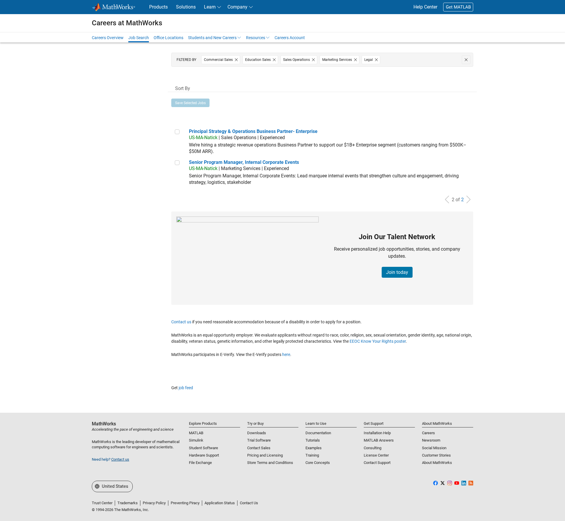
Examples (313, 448)
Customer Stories (436, 455)
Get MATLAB (458, 7)
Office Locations (168, 37)
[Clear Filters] (466, 59)
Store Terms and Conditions (270, 462)
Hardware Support (204, 455)
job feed (186, 387)
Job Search (138, 37)
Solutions (186, 7)
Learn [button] (210, 7)
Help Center (425, 7)
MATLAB (196, 433)
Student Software (203, 448)
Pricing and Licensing (265, 455)
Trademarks (127, 503)
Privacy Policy (154, 503)
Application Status (220, 503)
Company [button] (237, 7)
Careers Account (290, 37)
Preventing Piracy (185, 503)
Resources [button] (255, 37)
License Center (376, 455)
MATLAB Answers (379, 440)
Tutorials (312, 440)
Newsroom (431, 440)
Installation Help (377, 433)
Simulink (196, 440)
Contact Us (249, 503)
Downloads (256, 433)
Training (312, 455)
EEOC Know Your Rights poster (378, 341)
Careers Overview (108, 37)
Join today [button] (397, 272)
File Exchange (200, 462)
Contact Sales (258, 448)
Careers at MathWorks (127, 23)
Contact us (181, 321)
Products (158, 7)
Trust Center (102, 503)
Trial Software (259, 440)
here (286, 354)
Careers (428, 433)
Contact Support (377, 462)
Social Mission (434, 448)
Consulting (372, 448)
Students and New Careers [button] (212, 37)
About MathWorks (437, 462)
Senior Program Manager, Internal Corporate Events (244, 162)
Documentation (318, 433)
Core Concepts (317, 462)
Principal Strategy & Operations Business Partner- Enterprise (253, 131)
